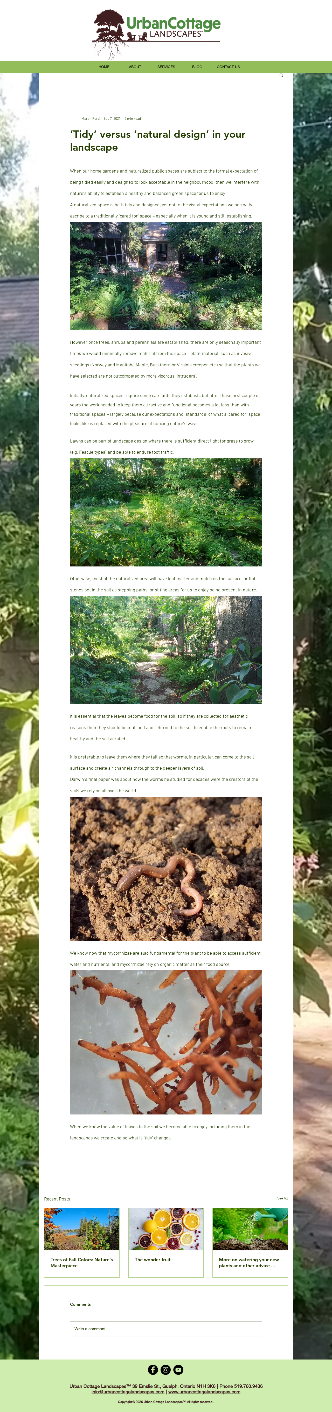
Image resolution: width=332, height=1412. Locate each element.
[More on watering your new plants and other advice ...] (250, 1229)
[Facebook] (153, 1370)
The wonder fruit (153, 1260)
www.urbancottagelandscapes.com (204, 1391)
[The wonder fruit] (166, 1229)
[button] (281, 75)
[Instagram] (166, 1370)
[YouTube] (178, 1370)
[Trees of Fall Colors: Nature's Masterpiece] (81, 1229)
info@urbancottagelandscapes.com (128, 1391)
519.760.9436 (248, 1386)
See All (282, 1198)
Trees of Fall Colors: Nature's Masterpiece (82, 1263)
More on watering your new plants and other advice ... (249, 1263)
